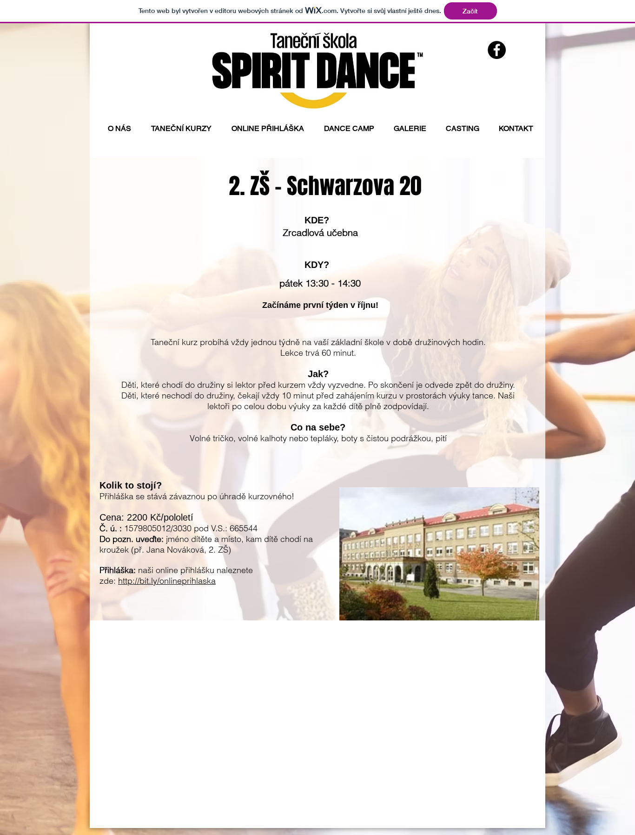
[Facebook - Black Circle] (497, 50)
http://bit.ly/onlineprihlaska (167, 580)
